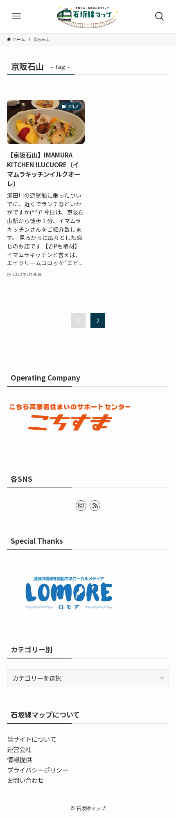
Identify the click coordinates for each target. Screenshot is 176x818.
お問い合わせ (25, 779)
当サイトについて (31, 738)
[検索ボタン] (159, 16)
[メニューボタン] (16, 16)
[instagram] (81, 505)
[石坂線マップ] (88, 16)
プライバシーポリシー (37, 769)
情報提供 (19, 759)
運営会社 (19, 749)
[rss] (95, 505)
